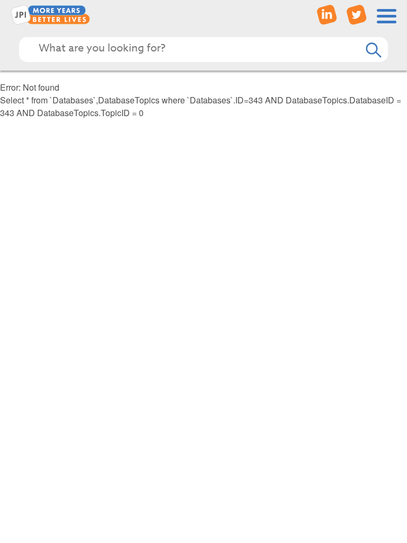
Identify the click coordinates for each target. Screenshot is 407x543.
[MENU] (387, 16)
